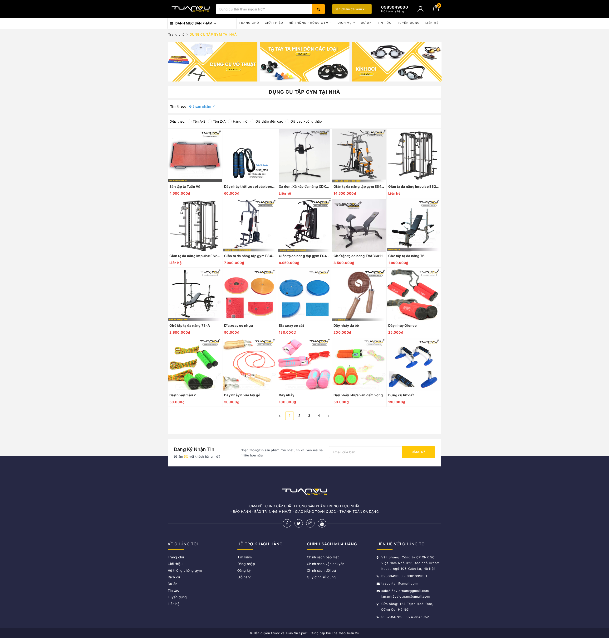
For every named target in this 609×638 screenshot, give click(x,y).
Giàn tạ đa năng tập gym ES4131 (359, 186)
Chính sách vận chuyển (325, 564)
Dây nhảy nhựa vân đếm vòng (358, 395)
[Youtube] (322, 523)
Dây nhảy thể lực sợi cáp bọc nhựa (249, 186)
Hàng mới (240, 121)
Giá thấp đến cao (269, 121)
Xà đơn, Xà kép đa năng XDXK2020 (304, 186)
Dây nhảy (286, 395)
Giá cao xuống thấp (306, 121)
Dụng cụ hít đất (401, 395)
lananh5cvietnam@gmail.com (405, 596)
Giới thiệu (274, 22)
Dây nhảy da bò (346, 325)
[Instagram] (310, 523)
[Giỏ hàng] (436, 10)
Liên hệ (432, 22)
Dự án (366, 22)
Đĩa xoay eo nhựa (238, 325)
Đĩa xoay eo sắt (291, 325)
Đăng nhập (246, 564)
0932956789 (392, 617)
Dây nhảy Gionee (402, 325)
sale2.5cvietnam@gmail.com (405, 591)
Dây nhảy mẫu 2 (182, 395)
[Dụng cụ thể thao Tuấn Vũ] (190, 9)
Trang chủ (249, 22)
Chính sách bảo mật (323, 557)
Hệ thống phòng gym (309, 22)
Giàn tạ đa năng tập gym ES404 (249, 256)
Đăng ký (418, 452)
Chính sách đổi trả (321, 570)
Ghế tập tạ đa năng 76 (406, 256)
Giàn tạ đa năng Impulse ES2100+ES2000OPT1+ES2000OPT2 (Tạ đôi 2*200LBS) (413, 186)
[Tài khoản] (420, 9)
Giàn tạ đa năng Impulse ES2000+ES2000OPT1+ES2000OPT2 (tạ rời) (195, 256)
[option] (212, 62)
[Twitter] (299, 523)
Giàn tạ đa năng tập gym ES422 (304, 256)
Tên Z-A (219, 121)
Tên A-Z (199, 121)
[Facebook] (287, 523)
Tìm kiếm (244, 557)
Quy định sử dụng (321, 577)
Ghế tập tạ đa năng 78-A (189, 325)
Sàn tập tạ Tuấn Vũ (185, 186)
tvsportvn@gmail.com (399, 583)
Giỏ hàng (244, 577)
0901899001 (417, 576)
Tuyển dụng (408, 22)
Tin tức (384, 22)
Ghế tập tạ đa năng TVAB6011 (358, 256)
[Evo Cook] (212, 62)
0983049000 (392, 576)
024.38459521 (419, 617)
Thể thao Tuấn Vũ (345, 633)
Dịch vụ (345, 22)
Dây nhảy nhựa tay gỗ (242, 395)
